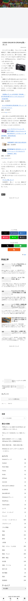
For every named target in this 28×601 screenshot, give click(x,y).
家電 (4, 194)
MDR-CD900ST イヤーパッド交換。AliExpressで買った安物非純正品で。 (12, 440)
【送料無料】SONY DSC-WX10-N (16, 142)
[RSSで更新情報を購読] (14, 249)
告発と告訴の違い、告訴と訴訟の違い (12, 445)
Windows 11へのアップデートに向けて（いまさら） (13, 450)
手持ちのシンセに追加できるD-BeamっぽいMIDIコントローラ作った (13, 428)
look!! (6, 112)
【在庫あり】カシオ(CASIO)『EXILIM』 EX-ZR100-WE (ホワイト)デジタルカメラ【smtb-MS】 (13, 97)
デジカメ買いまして (8, 180)
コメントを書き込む (14, 399)
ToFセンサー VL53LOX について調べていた (13, 434)
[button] (22, 237)
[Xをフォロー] (7, 245)
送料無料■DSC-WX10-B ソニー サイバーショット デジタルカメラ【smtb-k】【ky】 (16, 151)
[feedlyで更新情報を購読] (20, 245)
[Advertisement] (14, 23)
